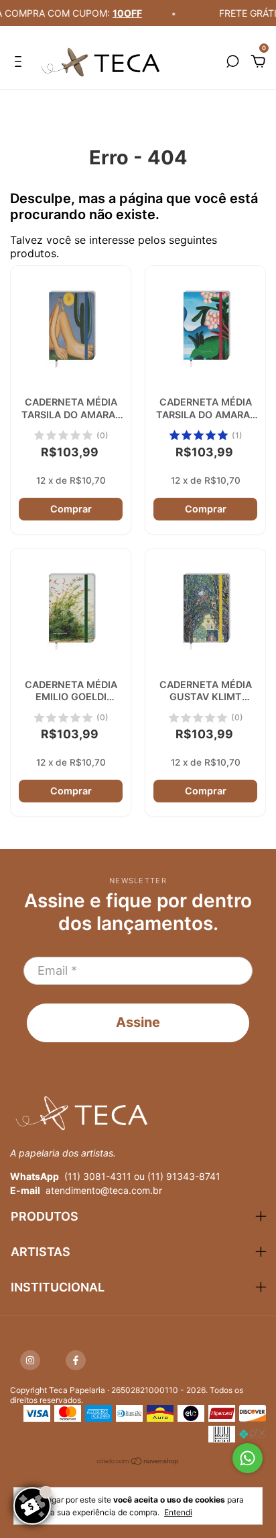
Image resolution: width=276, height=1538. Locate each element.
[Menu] (20, 62)
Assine (138, 1022)
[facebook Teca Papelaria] (76, 1360)
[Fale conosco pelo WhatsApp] (247, 1458)
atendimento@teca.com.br (104, 1190)
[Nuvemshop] (138, 1463)
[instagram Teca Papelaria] (30, 1360)
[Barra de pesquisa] (232, 62)
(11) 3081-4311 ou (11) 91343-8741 (142, 1176)
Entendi (178, 1512)
